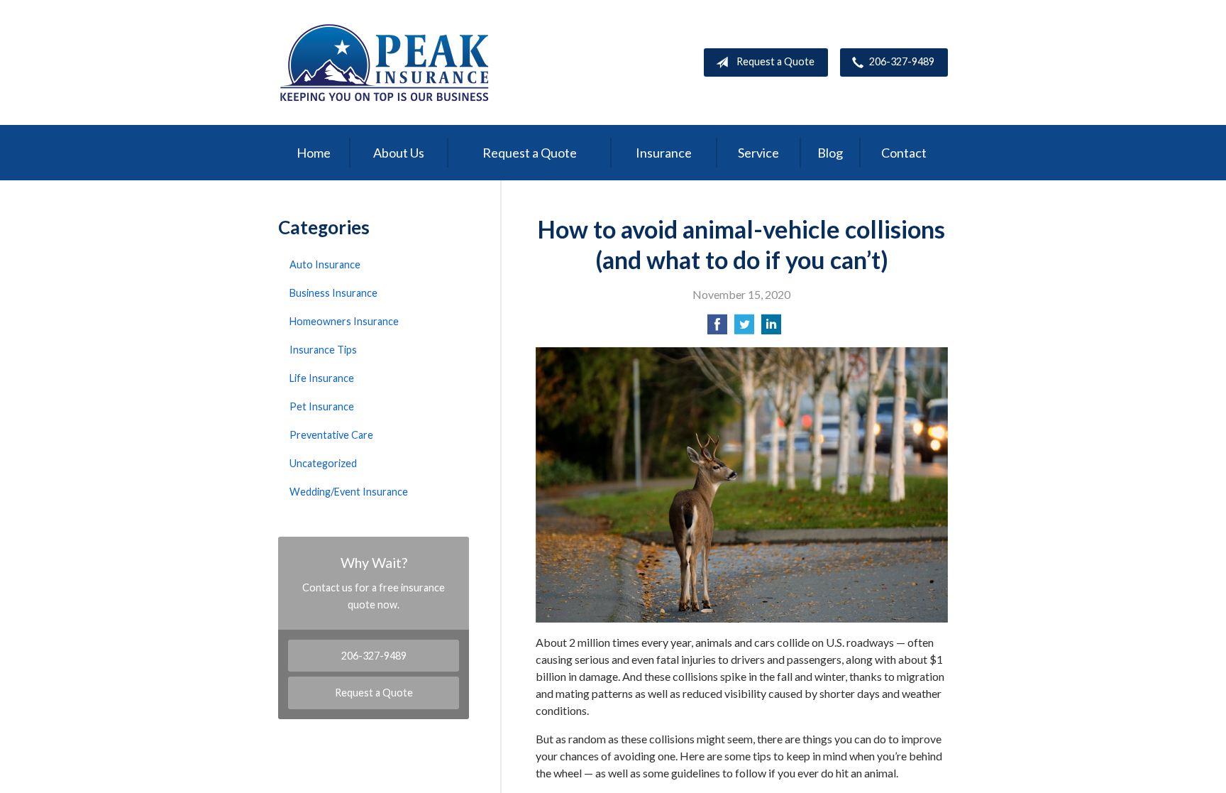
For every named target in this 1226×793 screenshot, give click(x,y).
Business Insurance (333, 293)
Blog (830, 152)
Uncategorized (323, 463)
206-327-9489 (901, 61)
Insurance (664, 152)
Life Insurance (321, 378)
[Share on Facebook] (717, 328)
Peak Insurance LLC (384, 62)
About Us (398, 152)
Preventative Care (331, 435)
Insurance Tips (323, 350)
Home (314, 152)
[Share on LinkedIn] (771, 328)
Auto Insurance (324, 264)
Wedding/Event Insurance (348, 492)
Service (758, 152)
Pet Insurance (321, 406)
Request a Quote (775, 61)
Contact (904, 152)
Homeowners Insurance (344, 321)
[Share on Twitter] (744, 328)
